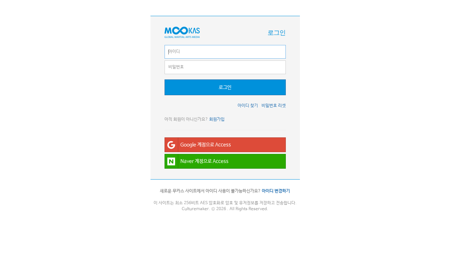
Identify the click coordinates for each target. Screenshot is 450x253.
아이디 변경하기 (276, 191)
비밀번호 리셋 (274, 105)
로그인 (225, 87)
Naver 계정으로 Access (204, 161)
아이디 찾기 (248, 105)
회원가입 (217, 119)
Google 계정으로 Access (205, 145)
